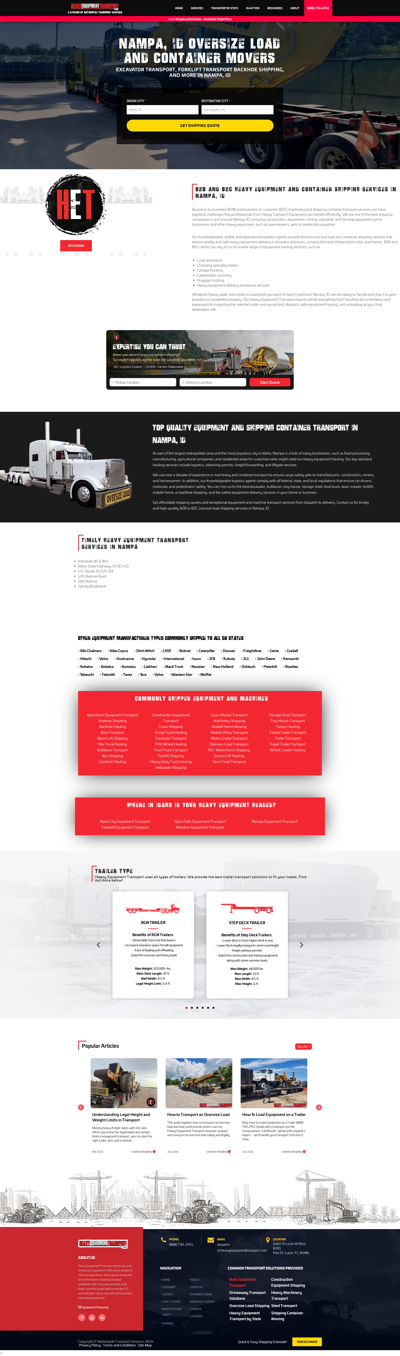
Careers (196, 1316)
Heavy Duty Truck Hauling (171, 761)
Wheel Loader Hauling (287, 749)
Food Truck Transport (171, 749)
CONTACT (168, 1294)
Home (179, 8)
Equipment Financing (95, 1307)
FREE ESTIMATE (307, 1342)
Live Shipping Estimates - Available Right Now (200, 19)
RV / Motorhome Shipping (229, 749)
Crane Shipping (171, 726)
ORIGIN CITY (136, 101)
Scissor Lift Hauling (229, 755)
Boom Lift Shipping (112, 738)
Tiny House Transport (287, 720)
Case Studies (171, 1301)
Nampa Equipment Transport (275, 821)
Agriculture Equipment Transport (112, 714)
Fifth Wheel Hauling (171, 743)
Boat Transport (112, 732)
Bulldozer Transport (112, 749)
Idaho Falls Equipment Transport (200, 821)
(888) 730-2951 (318, 8)
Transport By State (224, 8)
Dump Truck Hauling (171, 732)
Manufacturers (202, 1301)
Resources (274, 8)
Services (197, 8)
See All (302, 1046)
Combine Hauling (112, 761)
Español (168, 1323)
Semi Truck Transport (229, 761)
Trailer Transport (287, 738)
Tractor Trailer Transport (287, 732)
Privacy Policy (90, 1345)
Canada (196, 1309)
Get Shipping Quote (200, 125)
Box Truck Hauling (112, 743)
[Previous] (99, 944)
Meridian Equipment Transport (200, 827)
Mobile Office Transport (229, 732)
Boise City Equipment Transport (125, 821)
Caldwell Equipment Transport (125, 827)
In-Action (252, 8)
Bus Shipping (112, 755)
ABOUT (195, 1280)
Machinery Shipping (229, 720)
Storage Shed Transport (287, 714)
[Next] (301, 944)
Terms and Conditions (119, 1345)
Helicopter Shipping (170, 767)
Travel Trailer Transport (287, 743)
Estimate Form (201, 1294)
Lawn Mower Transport (229, 714)
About (294, 8)
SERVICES (196, 1287)
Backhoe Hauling (112, 726)
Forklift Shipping (171, 755)
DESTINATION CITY (215, 101)
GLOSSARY (169, 1287)
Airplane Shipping (113, 720)
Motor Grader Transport (229, 738)
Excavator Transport (171, 738)
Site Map (145, 1345)
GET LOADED (76, 246)
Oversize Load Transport (229, 743)
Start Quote (270, 382)
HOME (166, 1280)
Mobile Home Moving (229, 726)
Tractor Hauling (287, 726)
